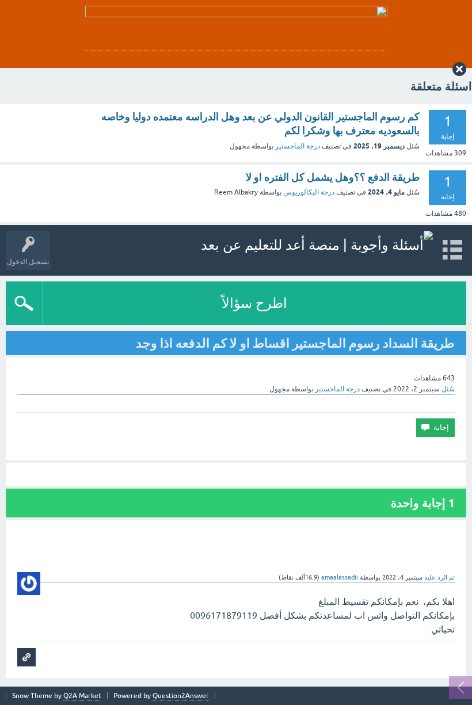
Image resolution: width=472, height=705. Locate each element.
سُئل (448, 389)
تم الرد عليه (439, 577)
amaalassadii (339, 577)
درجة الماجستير (297, 146)
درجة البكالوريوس (308, 192)
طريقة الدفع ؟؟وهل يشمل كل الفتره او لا (333, 177)
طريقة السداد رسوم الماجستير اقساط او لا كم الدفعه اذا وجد (295, 343)
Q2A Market (82, 696)
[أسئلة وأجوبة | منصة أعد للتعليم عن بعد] (317, 245)
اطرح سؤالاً (254, 303)
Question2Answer (181, 696)
